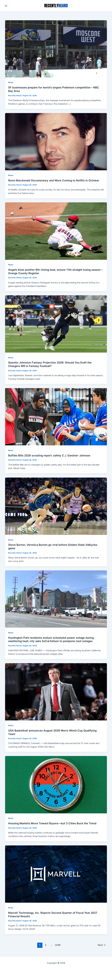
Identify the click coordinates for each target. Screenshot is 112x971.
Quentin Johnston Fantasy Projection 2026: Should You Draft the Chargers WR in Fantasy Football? (50, 364)
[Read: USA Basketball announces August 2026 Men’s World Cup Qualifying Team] (56, 691)
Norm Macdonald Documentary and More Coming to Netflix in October (53, 180)
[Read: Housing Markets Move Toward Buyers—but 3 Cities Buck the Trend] (56, 784)
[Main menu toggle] (6, 6)
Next (102, 945)
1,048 (57, 945)
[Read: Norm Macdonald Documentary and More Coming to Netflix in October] (56, 141)
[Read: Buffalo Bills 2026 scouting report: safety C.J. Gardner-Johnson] (56, 416)
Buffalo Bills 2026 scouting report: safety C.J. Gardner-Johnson (49, 455)
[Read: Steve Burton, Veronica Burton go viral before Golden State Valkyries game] (56, 506)
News (10, 82)
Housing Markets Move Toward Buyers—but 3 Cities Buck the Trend (52, 823)
